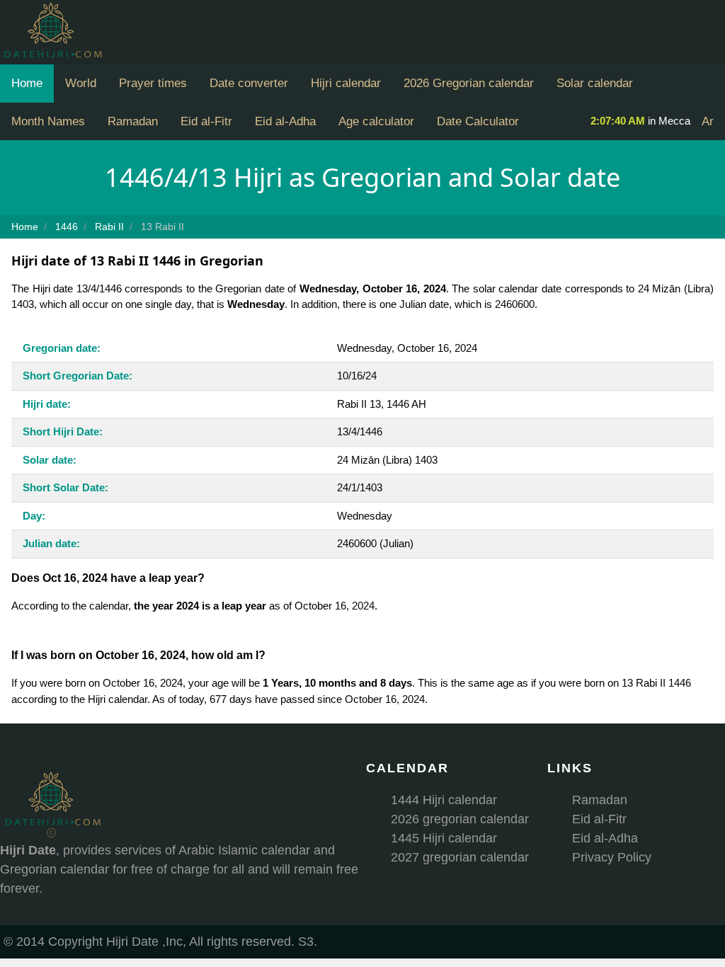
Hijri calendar (346, 83)
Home (26, 83)
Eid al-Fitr (206, 121)
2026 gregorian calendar (460, 819)
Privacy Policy (611, 857)
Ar (708, 121)
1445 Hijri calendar (444, 838)
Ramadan (133, 121)
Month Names (48, 121)
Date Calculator (478, 121)
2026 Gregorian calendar (469, 83)
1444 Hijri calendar (444, 800)
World (80, 83)
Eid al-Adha (285, 121)
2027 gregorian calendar (460, 857)
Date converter (249, 83)
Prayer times (153, 83)
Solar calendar (594, 83)
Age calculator (376, 121)
